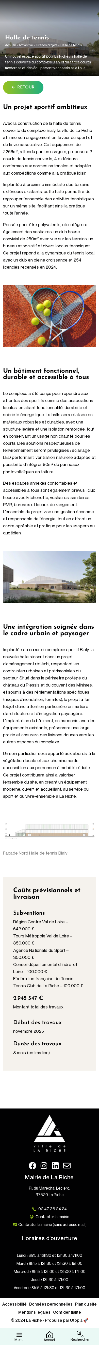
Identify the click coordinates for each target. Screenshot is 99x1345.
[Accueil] (49, 1334)
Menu (19, 1339)
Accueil (10, 45)
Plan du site (86, 1304)
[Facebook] (32, 1165)
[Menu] (19, 1333)
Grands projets (46, 45)
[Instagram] (44, 1165)
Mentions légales (34, 1312)
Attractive (26, 45)
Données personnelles (51, 1304)
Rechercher (80, 1339)
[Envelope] (67, 1165)
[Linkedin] (55, 1165)
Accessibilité (14, 1304)
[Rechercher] (80, 1333)
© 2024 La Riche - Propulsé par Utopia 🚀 (49, 1320)
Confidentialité (67, 1312)
